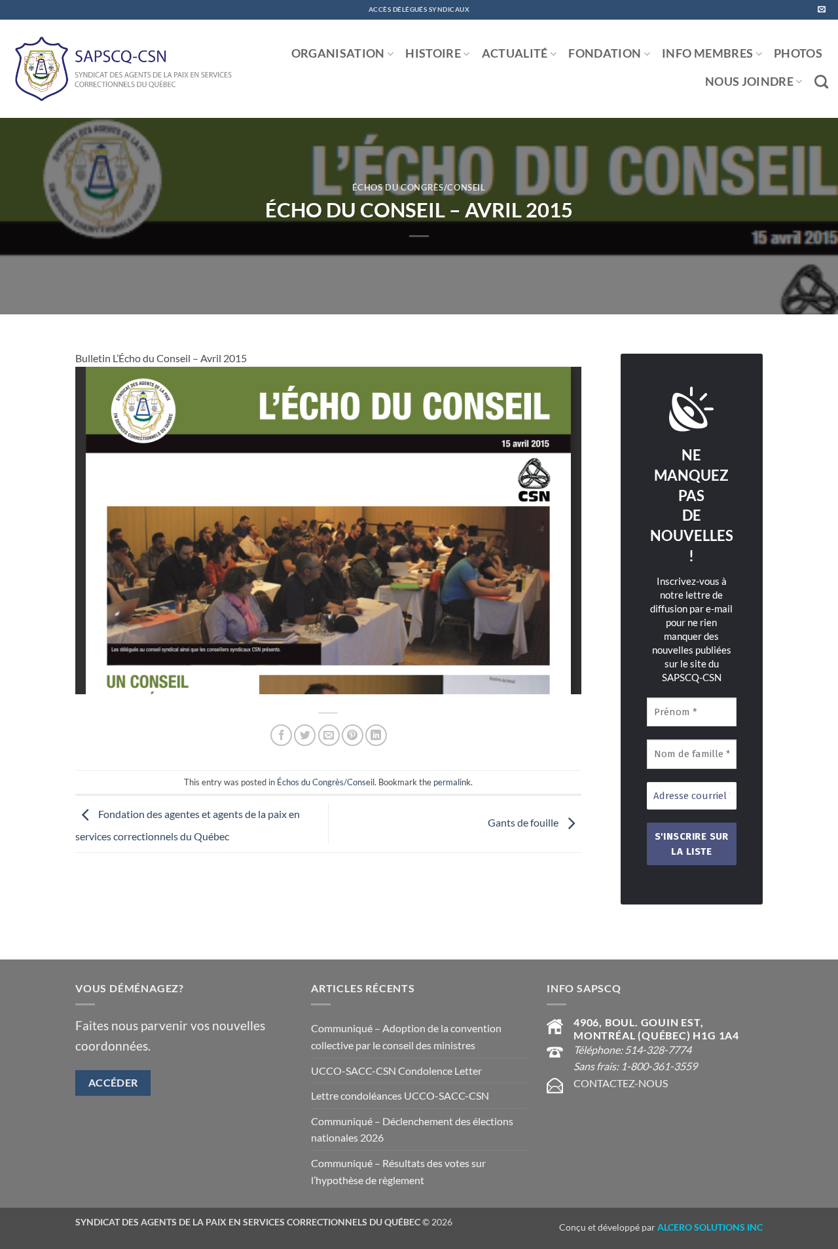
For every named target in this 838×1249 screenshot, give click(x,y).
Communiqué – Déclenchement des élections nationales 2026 (412, 1129)
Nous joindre (749, 81)
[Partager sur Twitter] (305, 735)
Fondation (604, 53)
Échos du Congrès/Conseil (418, 187)
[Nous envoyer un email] (822, 9)
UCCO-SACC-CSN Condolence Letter (396, 1070)
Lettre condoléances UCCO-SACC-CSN (400, 1095)
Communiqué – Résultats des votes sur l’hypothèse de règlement (398, 1171)
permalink (452, 782)
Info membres (707, 53)
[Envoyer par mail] (329, 735)
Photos (798, 53)
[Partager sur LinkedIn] (376, 735)
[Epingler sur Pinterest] (352, 735)
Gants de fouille (524, 822)
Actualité (515, 53)
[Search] (821, 81)
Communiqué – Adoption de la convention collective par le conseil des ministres (406, 1036)
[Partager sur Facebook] (281, 735)
